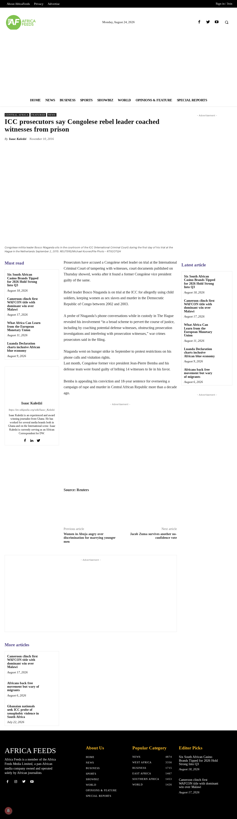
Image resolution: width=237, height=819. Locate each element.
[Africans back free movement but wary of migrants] (50, 686)
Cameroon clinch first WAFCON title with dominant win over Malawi (22, 304)
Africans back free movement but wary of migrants (23, 686)
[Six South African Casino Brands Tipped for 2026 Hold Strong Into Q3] (50, 278)
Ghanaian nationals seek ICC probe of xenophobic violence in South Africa (23, 712)
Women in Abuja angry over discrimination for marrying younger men (89, 538)
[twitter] (38, 439)
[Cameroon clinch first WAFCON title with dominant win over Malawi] (50, 302)
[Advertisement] (118, 62)
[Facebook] (199, 22)
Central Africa (17, 115)
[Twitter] (208, 22)
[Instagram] (16, 782)
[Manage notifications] (8, 810)
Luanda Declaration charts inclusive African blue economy (23, 347)
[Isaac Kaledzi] (32, 383)
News (52, 115)
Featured (38, 115)
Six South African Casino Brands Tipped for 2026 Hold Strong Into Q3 (22, 280)
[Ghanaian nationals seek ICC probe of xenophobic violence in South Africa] (50, 710)
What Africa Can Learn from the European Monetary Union (24, 326)
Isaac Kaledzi (17, 139)
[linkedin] (32, 439)
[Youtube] (216, 22)
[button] (226, 22)
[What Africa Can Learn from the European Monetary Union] (50, 326)
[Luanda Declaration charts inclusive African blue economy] (50, 347)
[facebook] (25, 439)
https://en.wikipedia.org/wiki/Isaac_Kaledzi (32, 409)
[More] (172, 138)
